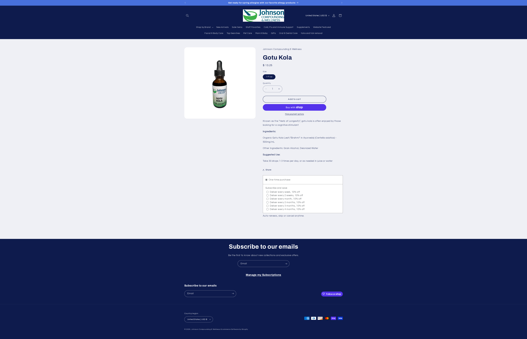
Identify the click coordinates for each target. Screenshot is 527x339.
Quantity (267, 83)
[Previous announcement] (185, 2)
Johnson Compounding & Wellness (205, 329)
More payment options (294, 114)
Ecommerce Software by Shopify (234, 329)
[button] (187, 15)
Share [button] (268, 170)
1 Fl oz (269, 77)
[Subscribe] (286, 263)
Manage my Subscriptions (263, 274)
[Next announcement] (342, 2)
